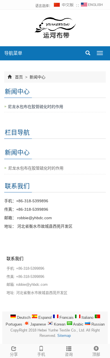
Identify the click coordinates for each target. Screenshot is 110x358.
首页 (19, 77)
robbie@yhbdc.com (34, 218)
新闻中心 (36, 77)
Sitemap (64, 335)
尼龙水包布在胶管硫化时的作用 (35, 106)
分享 (14, 354)
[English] (92, 6)
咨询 (69, 354)
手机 (41, 354)
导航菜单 (13, 53)
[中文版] (64, 6)
